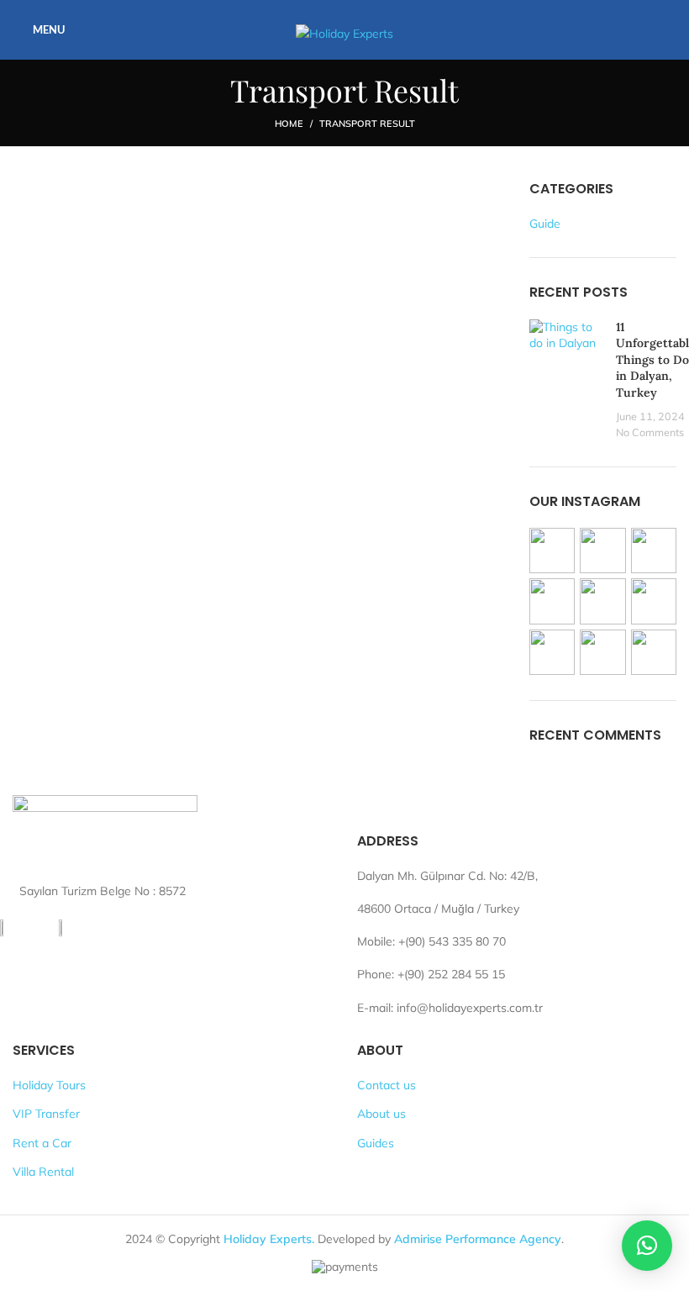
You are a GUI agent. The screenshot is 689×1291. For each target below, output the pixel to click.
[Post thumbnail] (566, 380)
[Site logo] (344, 28)
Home (289, 123)
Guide (544, 223)
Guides (375, 1143)
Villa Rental (43, 1171)
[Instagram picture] (552, 550)
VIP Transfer (46, 1113)
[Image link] (105, 832)
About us (381, 1113)
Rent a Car (42, 1143)
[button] (647, 1245)
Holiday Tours (49, 1085)
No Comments (650, 432)
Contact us (386, 1085)
